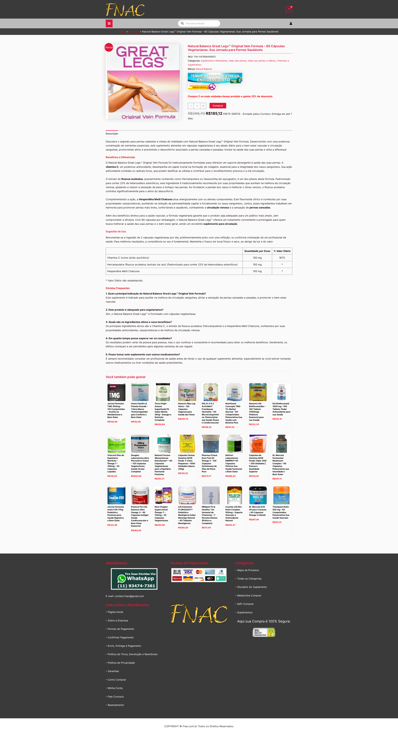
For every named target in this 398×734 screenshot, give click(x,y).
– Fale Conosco (115, 696)
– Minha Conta (114, 688)
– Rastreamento (115, 705)
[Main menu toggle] (109, 23)
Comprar (218, 105)
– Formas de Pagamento (120, 628)
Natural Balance (204, 69)
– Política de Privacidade (120, 662)
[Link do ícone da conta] (290, 23)
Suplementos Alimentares (214, 60)
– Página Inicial (114, 611)
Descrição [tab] (112, 133)
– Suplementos (243, 612)
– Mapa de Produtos (247, 570)
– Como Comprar (116, 679)
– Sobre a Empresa (117, 620)
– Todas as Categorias (248, 578)
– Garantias (112, 671)
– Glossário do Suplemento (251, 586)
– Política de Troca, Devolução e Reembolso (132, 654)
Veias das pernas (238, 60)
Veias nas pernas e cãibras (262, 60)
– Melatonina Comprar (248, 595)
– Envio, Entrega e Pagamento (123, 645)
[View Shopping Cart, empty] (289, 9)
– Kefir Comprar (244, 603)
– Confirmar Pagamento (120, 637)
